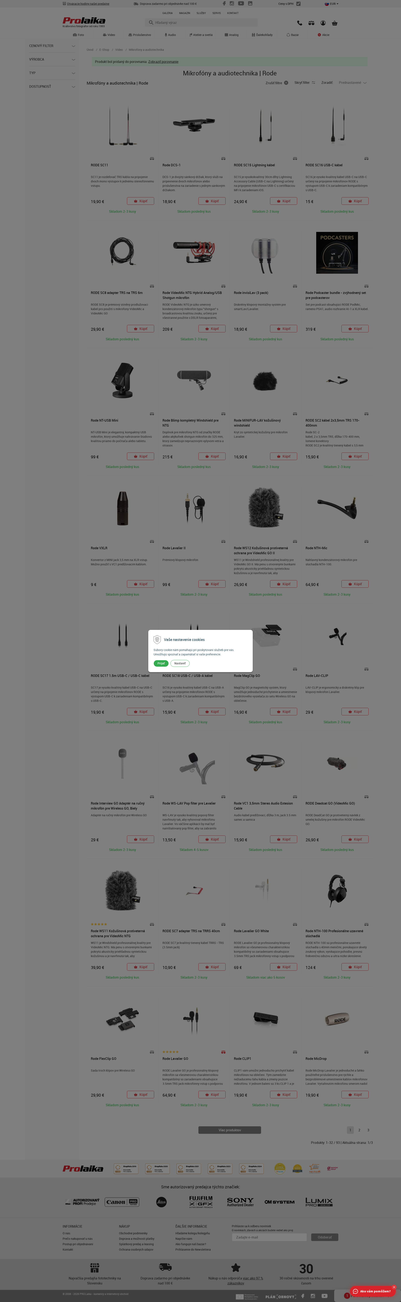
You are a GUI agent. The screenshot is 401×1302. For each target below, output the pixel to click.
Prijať (161, 663)
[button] (394, 1287)
